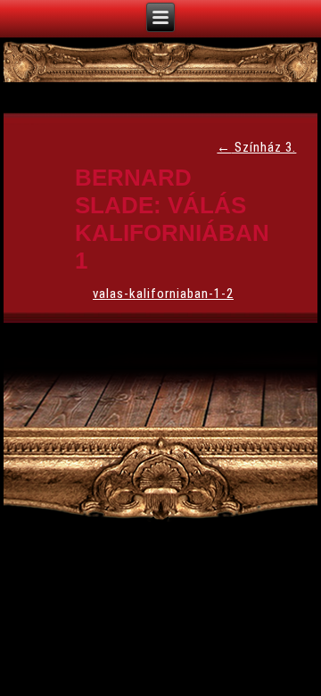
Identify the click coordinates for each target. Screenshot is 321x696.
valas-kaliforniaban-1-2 (163, 294)
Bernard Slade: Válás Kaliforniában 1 (172, 219)
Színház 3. (256, 147)
